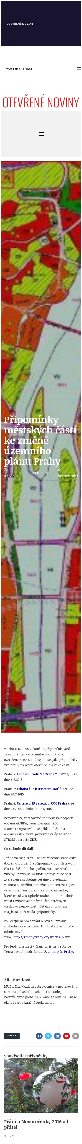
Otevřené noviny (19, 23)
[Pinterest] (66, 1036)
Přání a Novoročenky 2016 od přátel (36, 1124)
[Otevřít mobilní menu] (79, 69)
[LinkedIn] (57, 1036)
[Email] (75, 1036)
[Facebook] (39, 1036)
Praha (11, 1036)
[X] (48, 1036)
